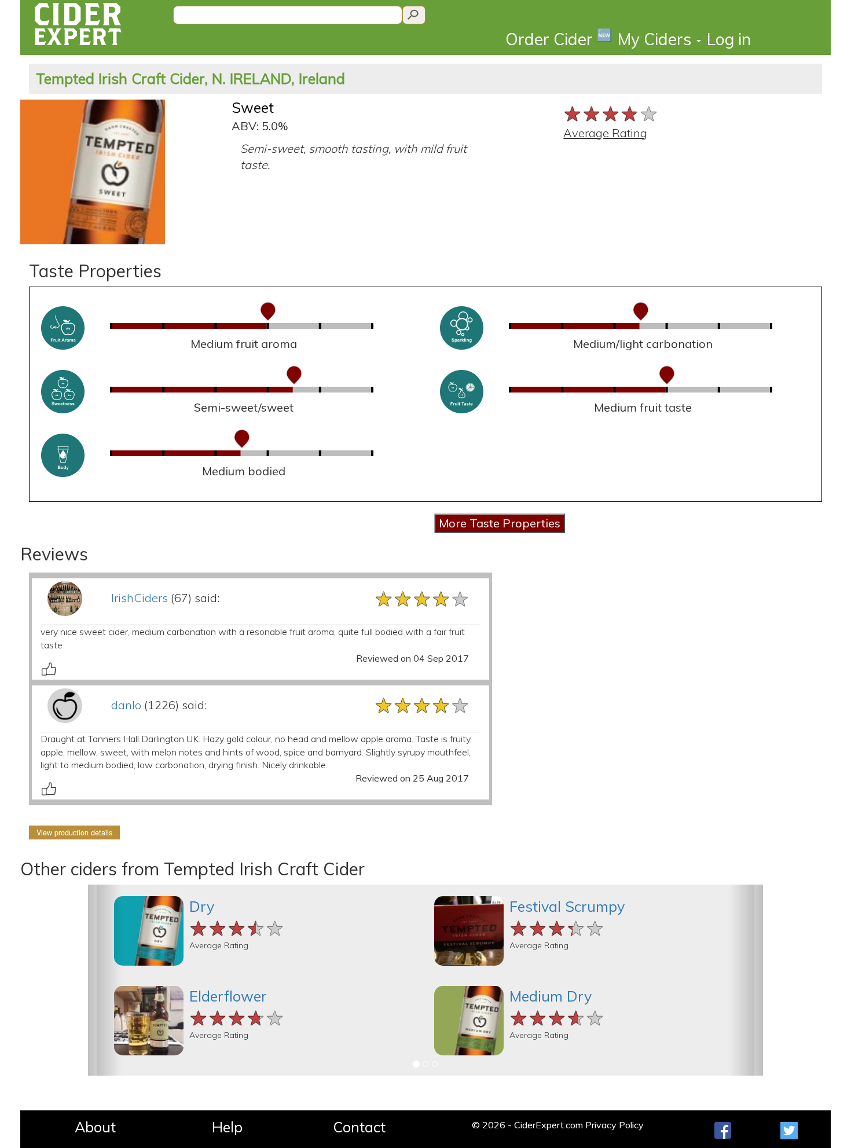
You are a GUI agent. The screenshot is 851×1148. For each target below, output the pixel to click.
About (95, 1127)
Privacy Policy (614, 1125)
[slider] (611, 112)
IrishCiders (139, 597)
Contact (359, 1127)
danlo (126, 705)
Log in (729, 39)
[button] (105, 980)
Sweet (253, 107)
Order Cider (558, 38)
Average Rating (605, 133)
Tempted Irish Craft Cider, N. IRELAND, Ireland (190, 78)
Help (227, 1127)
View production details (74, 832)
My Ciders (656, 39)
